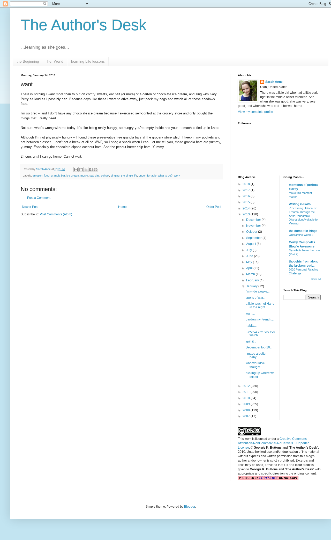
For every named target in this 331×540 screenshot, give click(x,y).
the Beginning (28, 61)
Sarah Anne (274, 82)
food (46, 175)
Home (122, 207)
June (250, 256)
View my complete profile (255, 112)
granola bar (58, 175)
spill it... (251, 341)
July (249, 250)
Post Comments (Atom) (56, 214)
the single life (129, 175)
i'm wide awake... (257, 291)
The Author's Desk (84, 25)
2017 (247, 190)
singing (115, 175)
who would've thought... (255, 365)
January (252, 286)
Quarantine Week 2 (301, 234)
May (249, 262)
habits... (251, 325)
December (254, 220)
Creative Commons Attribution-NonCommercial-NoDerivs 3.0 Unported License (274, 443)
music (84, 175)
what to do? (165, 175)
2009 (247, 404)
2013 (247, 214)
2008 (247, 410)
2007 (247, 416)
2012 (247, 386)
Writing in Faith (300, 204)
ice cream (72, 175)
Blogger (189, 506)
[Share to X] (85, 169)
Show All (316, 279)
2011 (247, 392)
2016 (247, 196)
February (253, 280)
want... (250, 313)
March (251, 274)
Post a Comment (38, 198)
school (105, 175)
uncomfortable (147, 175)
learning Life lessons (88, 61)
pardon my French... (260, 319)
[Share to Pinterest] (95, 169)
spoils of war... (255, 298)
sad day (94, 175)
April (249, 268)
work (177, 175)
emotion (37, 175)
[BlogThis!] (81, 169)
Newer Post (30, 207)
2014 (247, 208)
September (254, 238)
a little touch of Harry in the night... (260, 305)
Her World (55, 61)
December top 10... (259, 347)
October (252, 231)
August (251, 244)
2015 (247, 202)
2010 (247, 398)
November (254, 226)
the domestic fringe (303, 231)
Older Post (213, 207)
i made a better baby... (256, 355)
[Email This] (76, 169)
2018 (247, 184)
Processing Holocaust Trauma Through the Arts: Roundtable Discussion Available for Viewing (304, 216)
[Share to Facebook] (90, 169)
